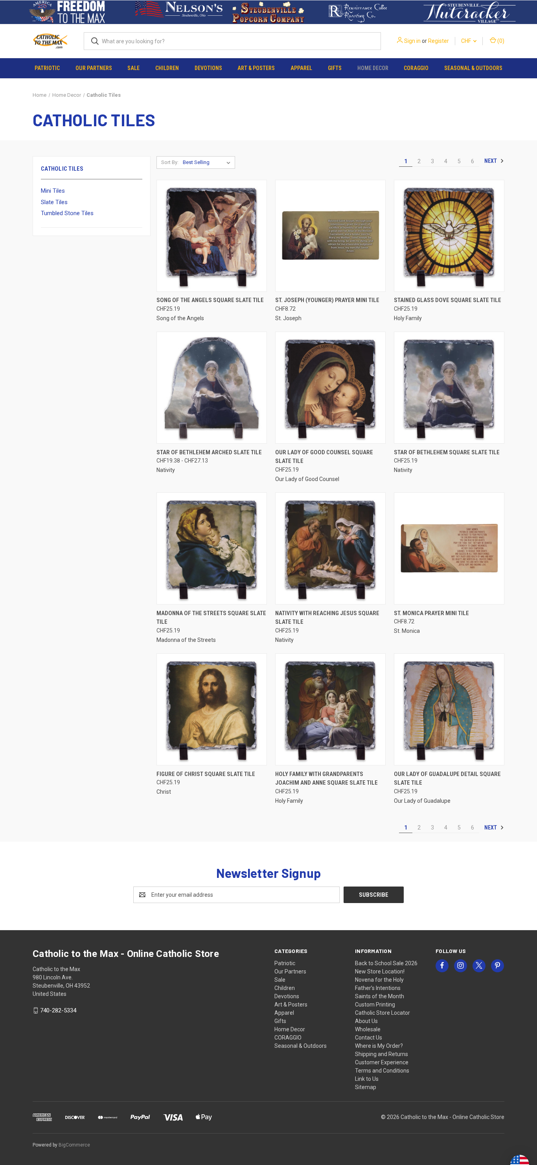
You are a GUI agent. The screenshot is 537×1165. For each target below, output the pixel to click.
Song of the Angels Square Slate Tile (210, 300)
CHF (466, 41)
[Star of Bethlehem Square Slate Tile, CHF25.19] (449, 387)
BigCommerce (74, 1145)
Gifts (335, 68)
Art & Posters (256, 68)
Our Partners (93, 68)
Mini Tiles (53, 190)
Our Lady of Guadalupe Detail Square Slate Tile (447, 779)
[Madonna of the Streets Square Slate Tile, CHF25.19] (211, 548)
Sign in (412, 41)
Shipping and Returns (381, 1054)
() (500, 41)
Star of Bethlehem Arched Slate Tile (209, 452)
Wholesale (368, 1029)
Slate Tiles (54, 202)
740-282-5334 (58, 1010)
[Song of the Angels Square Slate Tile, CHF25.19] (211, 235)
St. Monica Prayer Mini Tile (431, 613)
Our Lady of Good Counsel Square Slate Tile (324, 457)
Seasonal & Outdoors (473, 68)
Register (438, 41)
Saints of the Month (379, 996)
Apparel (301, 68)
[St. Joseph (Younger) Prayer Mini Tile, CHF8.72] (330, 235)
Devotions (208, 68)
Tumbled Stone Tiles (67, 213)
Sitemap (365, 1087)
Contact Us (368, 1037)
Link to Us (367, 1079)
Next (491, 161)
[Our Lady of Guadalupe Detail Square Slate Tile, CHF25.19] (449, 709)
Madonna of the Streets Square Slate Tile (211, 618)
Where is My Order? (379, 1046)
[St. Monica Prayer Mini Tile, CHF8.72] (449, 548)
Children (167, 68)
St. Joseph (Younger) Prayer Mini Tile (327, 300)
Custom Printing (375, 1004)
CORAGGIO (416, 68)
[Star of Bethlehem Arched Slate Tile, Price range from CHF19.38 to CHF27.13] (211, 387)
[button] (67, 12)
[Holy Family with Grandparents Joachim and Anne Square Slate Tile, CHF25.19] (330, 709)
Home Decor (372, 68)
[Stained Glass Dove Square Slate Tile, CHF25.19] (449, 235)
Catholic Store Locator (382, 1013)
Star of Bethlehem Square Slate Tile (447, 452)
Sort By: (169, 162)
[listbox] (208, 162)
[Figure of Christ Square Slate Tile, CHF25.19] (211, 709)
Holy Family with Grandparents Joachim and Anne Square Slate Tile (326, 779)
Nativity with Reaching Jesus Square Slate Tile (327, 618)
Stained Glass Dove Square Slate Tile (447, 300)
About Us (366, 1021)
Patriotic (47, 68)
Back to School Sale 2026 (386, 963)
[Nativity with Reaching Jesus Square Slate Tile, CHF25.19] (330, 548)
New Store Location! (380, 971)
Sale (133, 68)
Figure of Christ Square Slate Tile (205, 774)
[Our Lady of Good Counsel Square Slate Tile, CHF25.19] (330, 387)
